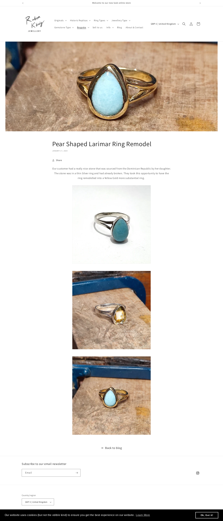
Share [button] (59, 160)
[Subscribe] (76, 473)
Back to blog (113, 448)
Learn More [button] (143, 515)
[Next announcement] (200, 3)
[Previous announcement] (22, 3)
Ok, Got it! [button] (207, 515)
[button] (60, 20)
